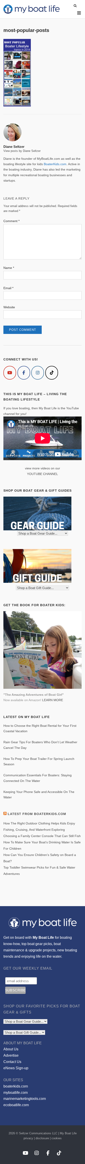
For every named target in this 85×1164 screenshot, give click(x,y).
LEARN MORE (52, 700)
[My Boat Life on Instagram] (37, 373)
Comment (11, 221)
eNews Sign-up (15, 1068)
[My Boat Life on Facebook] (23, 373)
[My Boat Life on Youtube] (9, 373)
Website (9, 307)
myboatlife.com (15, 1092)
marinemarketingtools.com (24, 1099)
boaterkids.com (15, 1086)
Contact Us (12, 1062)
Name (8, 268)
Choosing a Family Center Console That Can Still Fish (42, 836)
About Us (10, 1049)
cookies (56, 1138)
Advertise (11, 1055)
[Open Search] (75, 6)
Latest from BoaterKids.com (37, 814)
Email (8, 288)
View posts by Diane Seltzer (22, 151)
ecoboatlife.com (16, 1105)
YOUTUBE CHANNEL (42, 474)
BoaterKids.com (55, 164)
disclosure (42, 1138)
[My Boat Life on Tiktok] (51, 373)
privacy (28, 1138)
